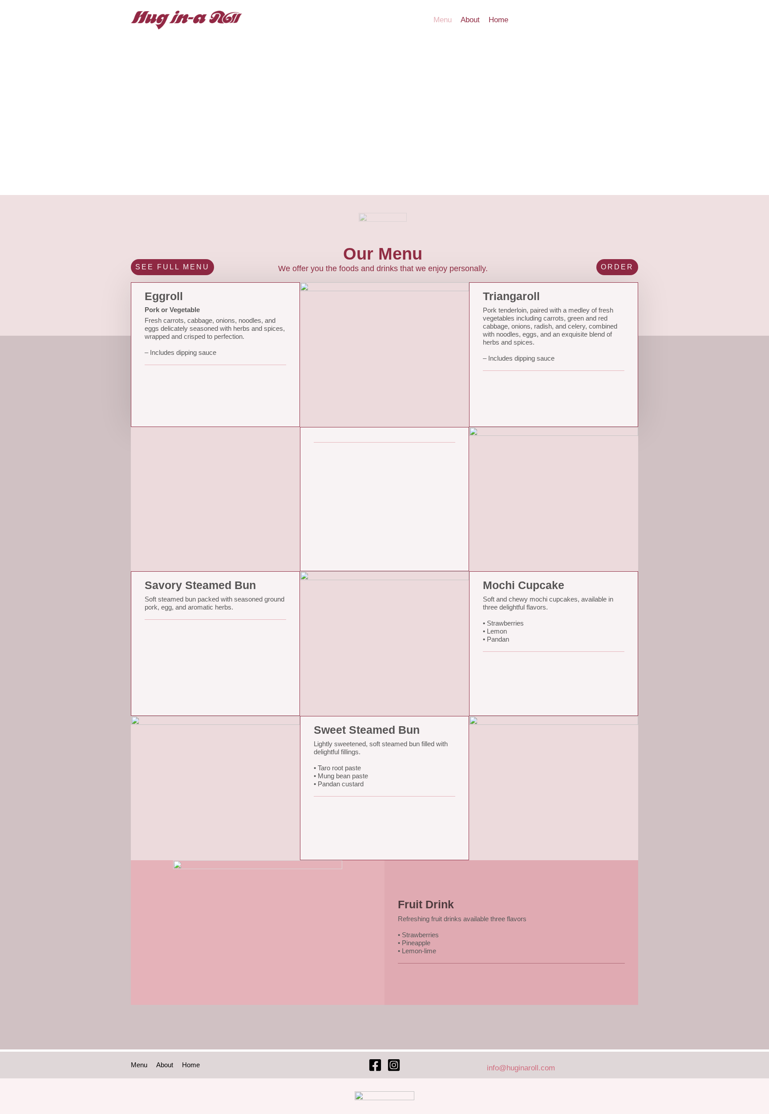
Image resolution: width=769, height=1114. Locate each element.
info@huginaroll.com (521, 1068)
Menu (442, 20)
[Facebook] (375, 1065)
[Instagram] (394, 1065)
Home (498, 20)
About (470, 20)
